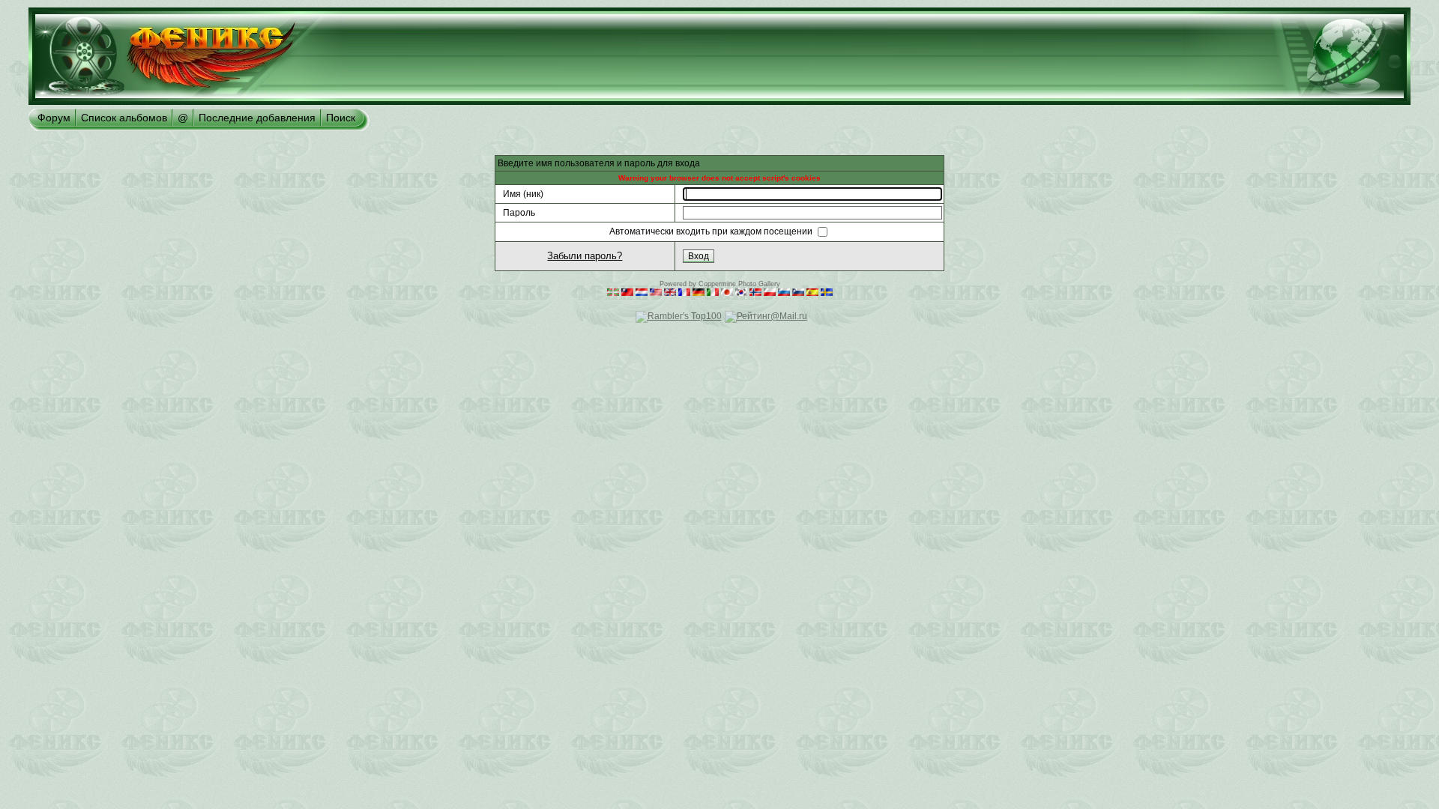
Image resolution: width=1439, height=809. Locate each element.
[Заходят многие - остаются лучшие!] (186, 102)
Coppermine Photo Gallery (739, 284)
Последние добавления (257, 118)
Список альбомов (124, 118)
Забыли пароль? (584, 255)
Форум (53, 118)
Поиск (340, 118)
